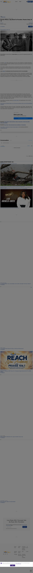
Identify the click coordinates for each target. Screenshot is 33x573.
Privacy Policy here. (18, 563)
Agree (12, 565)
